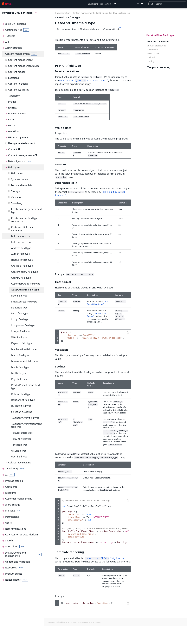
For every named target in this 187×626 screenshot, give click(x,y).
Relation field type (21, 394)
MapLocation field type (24, 349)
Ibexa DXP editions (15, 23)
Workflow (13, 131)
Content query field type (24, 271)
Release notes (15, 579)
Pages (11, 119)
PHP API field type (158, 41)
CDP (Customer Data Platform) (22, 534)
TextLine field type (21, 438)
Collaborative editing (19, 462)
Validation (16, 197)
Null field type (18, 373)
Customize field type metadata (22, 229)
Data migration (19, 161)
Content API (14, 149)
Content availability (18, 89)
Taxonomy (14, 95)
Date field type (19, 295)
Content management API (22, 155)
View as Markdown (91, 29)
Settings (151, 61)
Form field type (19, 313)
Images (12, 101)
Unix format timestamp (98, 302)
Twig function (105, 558)
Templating (14, 468)
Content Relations (18, 83)
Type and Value (19, 179)
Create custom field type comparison (24, 219)
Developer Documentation (17, 12)
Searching (16, 203)
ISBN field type (19, 337)
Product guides (13, 573)
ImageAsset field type (23, 325)
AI (9, 474)
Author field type (20, 253)
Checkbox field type (22, 265)
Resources (14, 567)
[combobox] (167, 3)
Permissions (12, 516)
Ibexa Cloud (14, 546)
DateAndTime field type (25, 289)
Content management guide (23, 65)
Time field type (19, 444)
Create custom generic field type (26, 210)
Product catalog (14, 480)
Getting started (16, 29)
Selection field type (21, 411)
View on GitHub (112, 29)
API (7, 42)
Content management (20, 53)
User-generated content (21, 143)
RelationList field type (23, 400)
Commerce (11, 486)
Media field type (20, 367)
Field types (14, 167)
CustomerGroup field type (25, 283)
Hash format (153, 53)
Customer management (18, 498)
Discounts (10, 492)
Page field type (19, 379)
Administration (13, 47)
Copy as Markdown (68, 29)
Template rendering (158, 67)
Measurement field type (24, 361)
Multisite (13, 510)
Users (8, 522)
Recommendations (15, 528)
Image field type (20, 319)
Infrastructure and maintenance (22, 554)
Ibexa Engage (12, 504)
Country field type (21, 277)
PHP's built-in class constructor (83, 80)
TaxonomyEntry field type (25, 417)
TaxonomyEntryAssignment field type (26, 425)
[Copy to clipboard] (128, 332)
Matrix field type (20, 355)
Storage (15, 191)
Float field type (19, 307)
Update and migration (17, 561)
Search (9, 540)
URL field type (18, 450)
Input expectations (156, 45)
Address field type (21, 248)
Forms (11, 125)
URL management (18, 137)
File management (17, 113)
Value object (153, 49)
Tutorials (10, 36)
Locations (13, 77)
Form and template (21, 185)
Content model (16, 71)
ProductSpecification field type (25, 386)
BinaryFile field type (22, 259)
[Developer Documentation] (7, 3)
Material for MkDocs (93, 622)
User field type (19, 456)
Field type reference (22, 236)
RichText (12, 107)
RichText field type (21, 405)
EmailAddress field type (24, 301)
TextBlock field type (22, 432)
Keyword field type (21, 343)
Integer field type (20, 331)
